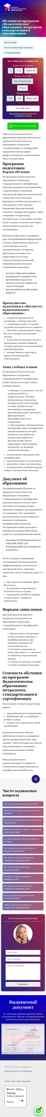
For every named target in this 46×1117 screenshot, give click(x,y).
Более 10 (30, 70)
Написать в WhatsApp (24, 126)
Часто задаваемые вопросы (18, 47)
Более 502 (32, 98)
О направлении (12, 52)
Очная (22, 88)
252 (10, 98)
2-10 (19, 70)
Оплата (7, 1081)
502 (19, 98)
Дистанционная (22, 81)
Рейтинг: (10, 1102)
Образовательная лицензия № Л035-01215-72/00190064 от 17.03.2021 (23, 115)
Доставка (16, 1081)
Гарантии (26, 1081)
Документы (10, 42)
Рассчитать (23, 108)
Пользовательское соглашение (18, 1071)
